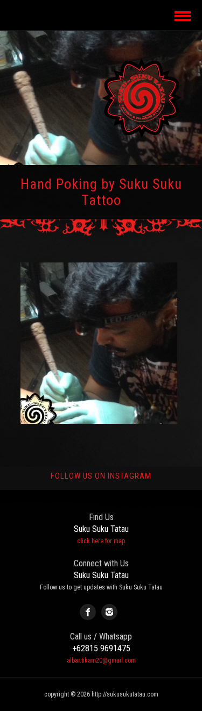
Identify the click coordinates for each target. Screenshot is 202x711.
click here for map (101, 541)
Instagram (109, 612)
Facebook (88, 612)
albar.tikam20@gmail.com (101, 660)
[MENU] (181, 14)
